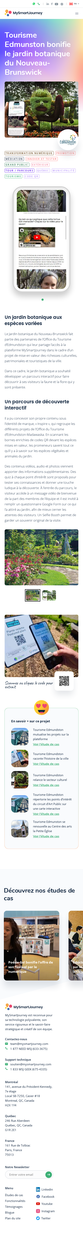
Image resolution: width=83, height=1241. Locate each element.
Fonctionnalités (15, 1201)
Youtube (47, 1204)
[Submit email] (48, 1174)
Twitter (46, 1218)
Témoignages (14, 1207)
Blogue (9, 1212)
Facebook (48, 1196)
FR (75, 4)
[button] (43, 300)
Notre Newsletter (17, 1167)
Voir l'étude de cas (46, 744)
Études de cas (14, 1195)
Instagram (48, 1211)
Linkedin (47, 1189)
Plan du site (12, 1218)
